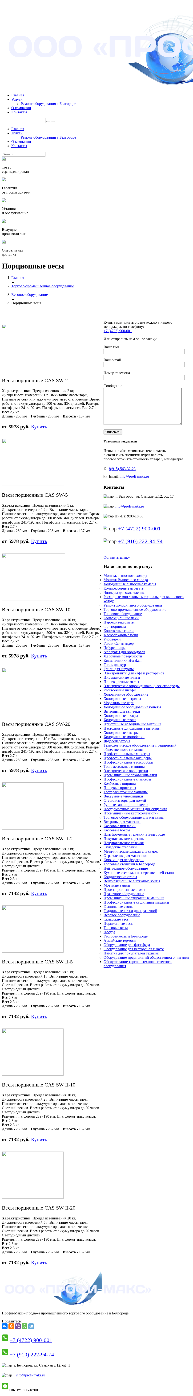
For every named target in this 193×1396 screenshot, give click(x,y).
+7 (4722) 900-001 (118, 331)
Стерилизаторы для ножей (125, 800)
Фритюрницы (115, 626)
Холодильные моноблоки (124, 737)
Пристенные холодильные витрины (132, 724)
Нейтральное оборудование (126, 868)
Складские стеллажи (120, 847)
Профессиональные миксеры (127, 754)
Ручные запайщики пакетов (126, 805)
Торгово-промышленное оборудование (42, 286)
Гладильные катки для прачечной (130, 911)
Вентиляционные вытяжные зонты (132, 881)
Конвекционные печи (121, 618)
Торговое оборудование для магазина (134, 817)
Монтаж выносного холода (125, 576)
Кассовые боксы (117, 830)
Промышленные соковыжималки (130, 775)
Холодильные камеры (121, 733)
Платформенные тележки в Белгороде (134, 834)
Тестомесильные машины (124, 766)
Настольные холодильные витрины (132, 728)
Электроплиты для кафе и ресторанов (134, 673)
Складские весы (116, 919)
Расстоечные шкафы (120, 690)
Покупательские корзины (124, 839)
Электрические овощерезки (126, 771)
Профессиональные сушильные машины (136, 902)
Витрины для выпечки (122, 711)
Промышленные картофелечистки (131, 813)
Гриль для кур (115, 665)
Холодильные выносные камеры (130, 584)
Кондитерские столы (120, 877)
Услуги (17, 99)
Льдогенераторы (117, 741)
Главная (17, 95)
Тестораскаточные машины (126, 792)
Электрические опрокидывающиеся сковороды (142, 686)
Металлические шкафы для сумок (131, 851)
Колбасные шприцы (120, 783)
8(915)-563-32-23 (122, 469)
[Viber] (18, 1326)
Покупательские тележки (124, 843)
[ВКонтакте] (5, 1326)
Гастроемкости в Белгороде (126, 936)
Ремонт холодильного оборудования (133, 605)
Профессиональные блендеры (128, 758)
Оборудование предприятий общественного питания (146, 957)
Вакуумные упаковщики (123, 796)
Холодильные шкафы (121, 716)
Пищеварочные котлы (121, 682)
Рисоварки (112, 639)
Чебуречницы (114, 648)
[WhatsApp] (24, 1326)
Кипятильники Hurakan (122, 660)
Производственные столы (124, 890)
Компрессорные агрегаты (124, 588)
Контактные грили (119, 631)
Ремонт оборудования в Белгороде (48, 104)
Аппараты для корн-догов (124, 652)
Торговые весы (116, 928)
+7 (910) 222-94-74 (140, 541)
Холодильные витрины (122, 699)
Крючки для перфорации (124, 860)
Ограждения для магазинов (126, 856)
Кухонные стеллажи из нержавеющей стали (139, 873)
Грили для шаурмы (119, 669)
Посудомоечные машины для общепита (135, 809)
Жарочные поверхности (123, 656)
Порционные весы (118, 923)
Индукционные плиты (122, 677)
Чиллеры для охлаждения (124, 593)
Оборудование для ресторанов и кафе (134, 949)
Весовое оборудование (29, 295)
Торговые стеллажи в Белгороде (129, 864)
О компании (21, 108)
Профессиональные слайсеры (127, 779)
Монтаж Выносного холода (126, 580)
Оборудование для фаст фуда (127, 945)
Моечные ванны (117, 885)
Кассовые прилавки (120, 826)
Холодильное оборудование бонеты (132, 707)
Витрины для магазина (122, 822)
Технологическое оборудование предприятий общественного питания (140, 747)
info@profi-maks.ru (134, 476)
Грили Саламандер (119, 643)
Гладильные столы (118, 907)
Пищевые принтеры (120, 788)
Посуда (109, 932)
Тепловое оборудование (123, 614)
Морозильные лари (119, 703)
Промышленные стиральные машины (134, 898)
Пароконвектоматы (119, 622)
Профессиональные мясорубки (128, 762)
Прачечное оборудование (124, 894)
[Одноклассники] (11, 1326)
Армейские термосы (120, 940)
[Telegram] (31, 1326)
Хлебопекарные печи (121, 635)
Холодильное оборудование (126, 694)
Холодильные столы (120, 720)
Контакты (19, 112)
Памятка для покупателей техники (131, 953)
